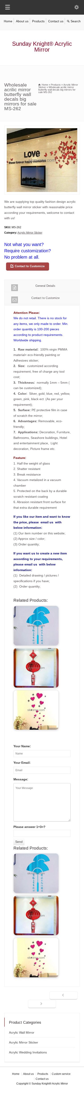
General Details (45, 285)
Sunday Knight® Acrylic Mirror (42, 46)
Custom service (61, 1074)
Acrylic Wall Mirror (21, 1032)
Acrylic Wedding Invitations (28, 1052)
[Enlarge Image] (42, 128)
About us (22, 21)
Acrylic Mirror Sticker (29, 232)
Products (38, 21)
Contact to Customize (30, 266)
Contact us (55, 21)
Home (8, 21)
